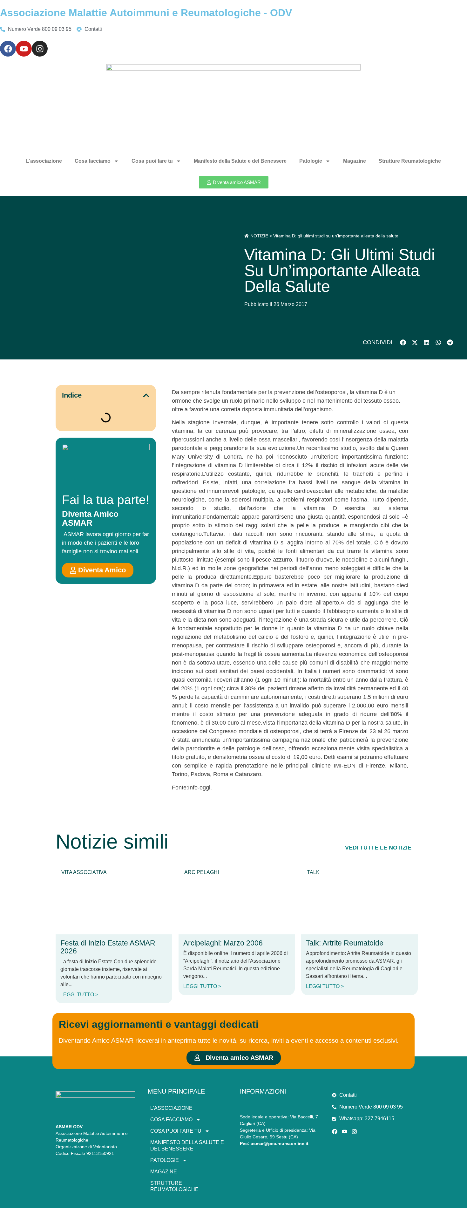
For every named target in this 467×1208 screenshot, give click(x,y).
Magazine (354, 161)
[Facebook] (8, 49)
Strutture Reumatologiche (410, 161)
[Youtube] (24, 49)
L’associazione (44, 161)
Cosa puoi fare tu (152, 161)
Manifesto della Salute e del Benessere (240, 161)
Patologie (310, 161)
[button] (403, 342)
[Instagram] (40, 49)
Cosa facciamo (93, 161)
